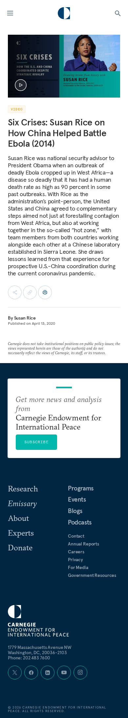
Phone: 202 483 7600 (29, 657)
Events (77, 499)
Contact (76, 536)
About (18, 518)
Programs (81, 488)
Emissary (22, 503)
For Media (78, 567)
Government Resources (92, 575)
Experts (21, 533)
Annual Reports (83, 544)
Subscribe (36, 441)
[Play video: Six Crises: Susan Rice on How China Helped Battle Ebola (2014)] (21, 85)
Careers (76, 552)
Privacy (75, 559)
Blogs (75, 511)
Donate (20, 547)
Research (23, 488)
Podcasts (80, 522)
